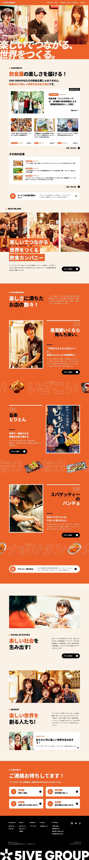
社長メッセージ (22, 828)
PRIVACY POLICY (77, 842)
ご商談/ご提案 (55, 826)
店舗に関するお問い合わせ (58, 831)
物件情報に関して (56, 828)
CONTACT (82, 2)
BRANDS (63, 2)
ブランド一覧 (33, 826)
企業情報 (21, 831)
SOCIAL (69, 2)
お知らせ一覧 (11, 826)
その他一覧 (10, 828)
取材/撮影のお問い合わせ (57, 833)
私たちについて (22, 826)
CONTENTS (50, 2)
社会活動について (44, 826)
